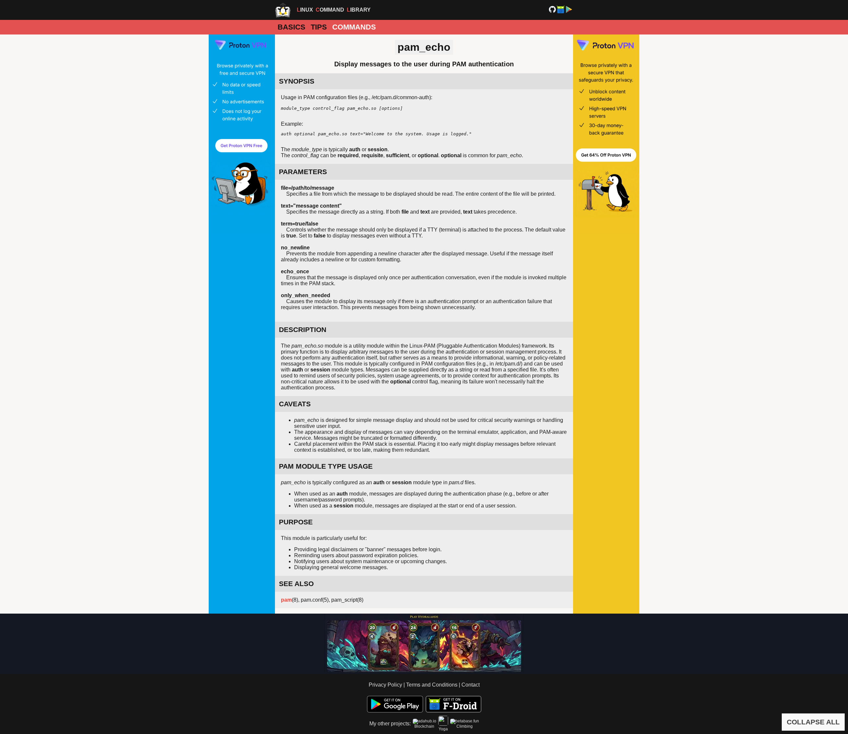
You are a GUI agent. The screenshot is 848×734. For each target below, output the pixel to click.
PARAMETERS (303, 171)
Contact (470, 685)
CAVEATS (295, 404)
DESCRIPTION (302, 329)
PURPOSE (296, 522)
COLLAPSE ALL (813, 722)
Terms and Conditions (431, 685)
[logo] (283, 10)
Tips (319, 27)
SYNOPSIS (296, 81)
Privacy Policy (385, 685)
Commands (354, 27)
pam (286, 600)
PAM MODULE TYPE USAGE (326, 466)
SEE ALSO (296, 583)
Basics (291, 27)
